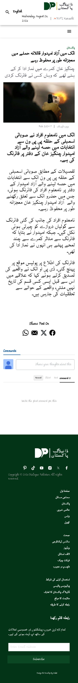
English (17, 11)
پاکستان (71, 48)
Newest (38, 378)
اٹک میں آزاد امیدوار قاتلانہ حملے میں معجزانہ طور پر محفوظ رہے (43, 57)
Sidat (55, 673)
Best (56, 378)
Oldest (48, 378)
